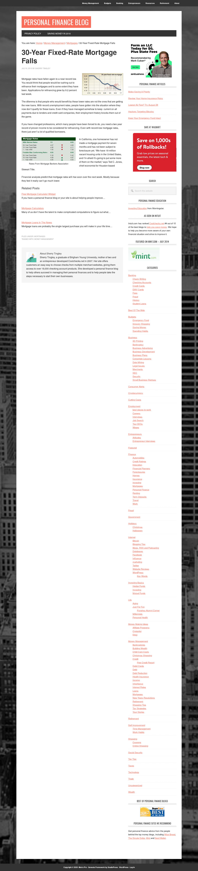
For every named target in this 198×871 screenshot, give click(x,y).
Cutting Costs (134, 399)
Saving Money (139, 327)
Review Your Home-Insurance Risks (145, 98)
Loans (135, 690)
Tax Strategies (139, 708)
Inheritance (138, 683)
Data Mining (138, 362)
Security (136, 376)
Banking (132, 275)
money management (44, 239)
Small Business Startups (144, 379)
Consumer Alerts (136, 386)
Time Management (141, 728)
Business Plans (140, 355)
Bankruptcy (138, 344)
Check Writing (139, 278)
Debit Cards (138, 666)
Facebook (137, 554)
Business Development (144, 351)
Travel (135, 500)
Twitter (136, 565)
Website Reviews (141, 568)
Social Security (135, 752)
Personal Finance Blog (56, 22)
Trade (131, 778)
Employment (134, 406)
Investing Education (137, 208)
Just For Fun (139, 606)
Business (132, 337)
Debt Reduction (140, 673)
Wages (136, 427)
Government (134, 516)
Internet (131, 537)
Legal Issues (139, 365)
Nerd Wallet (160, 838)
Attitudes (137, 437)
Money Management (138, 641)
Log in (132, 867)
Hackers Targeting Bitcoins (141, 111)
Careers (136, 413)
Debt (135, 669)
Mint (148, 838)
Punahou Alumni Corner (148, 610)
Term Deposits (140, 496)
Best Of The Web (136, 310)
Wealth (131, 791)
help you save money (157, 226)
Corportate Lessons (142, 358)
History (136, 300)
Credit (135, 658)
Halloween (137, 530)
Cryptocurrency (135, 393)
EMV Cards (138, 289)
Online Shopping (140, 745)
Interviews (137, 416)
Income (136, 680)
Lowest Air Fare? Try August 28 (143, 104)
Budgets (132, 316)
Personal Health (140, 617)
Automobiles (138, 457)
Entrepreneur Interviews (144, 441)
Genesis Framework (96, 867)
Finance (132, 454)
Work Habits (138, 732)
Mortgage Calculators (33, 208)
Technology (133, 772)
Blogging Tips (139, 544)
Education (137, 464)
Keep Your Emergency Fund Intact (144, 118)
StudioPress (113, 867)
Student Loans (139, 303)
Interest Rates (139, 687)
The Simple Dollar (136, 838)
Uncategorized (135, 785)
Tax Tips (132, 758)
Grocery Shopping (141, 323)
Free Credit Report (145, 662)
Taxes (131, 765)
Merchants (138, 369)
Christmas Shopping (142, 655)
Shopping (132, 738)
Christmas (137, 527)
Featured (132, 447)
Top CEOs (138, 423)
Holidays (132, 523)
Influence (137, 558)
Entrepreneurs (135, 434)
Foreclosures (139, 471)
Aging (135, 603)
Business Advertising (143, 348)
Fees (135, 292)
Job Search (138, 420)
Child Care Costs (141, 651)
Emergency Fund (141, 320)
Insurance (137, 479)
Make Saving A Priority (139, 91)
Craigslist (137, 631)
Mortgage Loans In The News (37, 222)
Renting (136, 493)
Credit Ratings (139, 461)
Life (130, 599)
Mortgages (39, 236)
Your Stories (138, 711)
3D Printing (138, 340)
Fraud (135, 296)
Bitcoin (136, 540)
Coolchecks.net (156, 223)
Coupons (137, 742)
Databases (138, 551)
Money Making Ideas (138, 624)
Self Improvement (136, 725)
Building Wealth (140, 648)
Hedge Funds (139, 586)
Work (135, 503)
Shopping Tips (139, 704)
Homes (136, 475)
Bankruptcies (139, 644)
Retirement (138, 701)
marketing (137, 561)
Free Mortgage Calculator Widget (39, 194)
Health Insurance (141, 676)
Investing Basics (136, 582)
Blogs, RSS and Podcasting (146, 547)
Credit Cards (139, 285)
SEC (135, 372)
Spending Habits (140, 330)
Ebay (135, 634)
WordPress (138, 572)
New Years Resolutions (144, 697)
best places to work (142, 409)
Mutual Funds (139, 593)
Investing (137, 482)
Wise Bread (169, 834)
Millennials (137, 613)
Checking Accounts (142, 282)
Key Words (142, 576)
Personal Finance (141, 489)
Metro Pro (83, 867)
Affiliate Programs (141, 627)
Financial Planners (141, 468)
